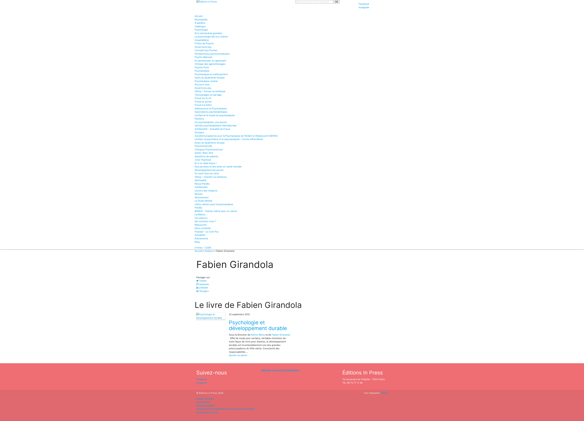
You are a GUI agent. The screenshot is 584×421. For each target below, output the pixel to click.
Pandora (199, 118)
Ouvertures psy (203, 46)
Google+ (204, 291)
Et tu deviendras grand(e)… (209, 33)
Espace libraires (205, 398)
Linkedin (203, 287)
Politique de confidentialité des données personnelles (225, 408)
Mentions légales (205, 405)
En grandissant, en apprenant (210, 60)
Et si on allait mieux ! (206, 163)
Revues (199, 193)
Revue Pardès (202, 183)
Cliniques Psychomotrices (209, 149)
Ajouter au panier (238, 355)
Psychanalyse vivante (206, 81)
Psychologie (201, 29)
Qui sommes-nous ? (205, 221)
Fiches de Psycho (204, 43)
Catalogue (200, 26)
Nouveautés (201, 19)
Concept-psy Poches (206, 50)
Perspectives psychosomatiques (212, 53)
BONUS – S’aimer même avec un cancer (216, 211)
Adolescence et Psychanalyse (211, 108)
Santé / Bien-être (204, 152)
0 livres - (203, 247)
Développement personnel (209, 170)
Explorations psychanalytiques (211, 111)
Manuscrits (201, 224)
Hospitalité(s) (202, 40)
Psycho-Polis (202, 67)
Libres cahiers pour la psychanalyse (214, 204)
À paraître (200, 22)
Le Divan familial (203, 200)
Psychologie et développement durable (258, 325)
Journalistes (203, 402)
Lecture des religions (206, 190)
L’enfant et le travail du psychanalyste (215, 115)
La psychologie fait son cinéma (211, 36)
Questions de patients (206, 156)
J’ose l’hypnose (203, 159)
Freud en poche (203, 101)
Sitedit (384, 393)
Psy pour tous (202, 84)
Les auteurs (201, 218)
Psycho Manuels (203, 57)
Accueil (199, 16)
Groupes (199, 132)
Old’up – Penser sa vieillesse (210, 91)
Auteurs (209, 250)
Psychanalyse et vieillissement (211, 74)
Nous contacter (203, 228)
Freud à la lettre (203, 105)
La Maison (200, 214)
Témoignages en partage (208, 94)
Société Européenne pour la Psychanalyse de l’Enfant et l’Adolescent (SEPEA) (236, 135)
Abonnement (202, 197)
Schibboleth (201, 187)
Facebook (364, 3)
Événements (201, 238)
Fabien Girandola (281, 334)
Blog (197, 241)
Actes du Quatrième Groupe (210, 77)
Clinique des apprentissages (210, 63)
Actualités (200, 235)
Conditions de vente (207, 412)
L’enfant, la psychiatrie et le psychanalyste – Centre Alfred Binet (229, 139)
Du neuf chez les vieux (207, 173)
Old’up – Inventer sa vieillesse (211, 176)
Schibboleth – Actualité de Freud (212, 129)
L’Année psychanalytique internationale (215, 125)
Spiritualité (200, 180)
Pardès (198, 207)
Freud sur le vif (203, 98)
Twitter (202, 280)
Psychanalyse (202, 70)
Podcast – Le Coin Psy (207, 231)
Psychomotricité (203, 146)
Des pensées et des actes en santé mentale (218, 166)
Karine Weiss (258, 334)
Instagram (364, 7)
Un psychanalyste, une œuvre (211, 122)
